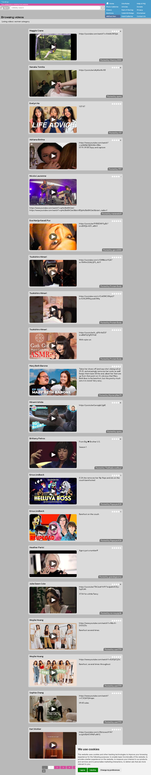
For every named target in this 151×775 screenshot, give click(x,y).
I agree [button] (82, 770)
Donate (140, 6)
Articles (125, 6)
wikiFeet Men (111, 16)
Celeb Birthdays (128, 13)
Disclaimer (141, 13)
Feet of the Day (127, 10)
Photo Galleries (112, 6)
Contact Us (141, 16)
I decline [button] (92, 770)
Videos (109, 10)
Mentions (109, 13)
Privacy (140, 10)
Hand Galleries (127, 16)
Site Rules (125, 3)
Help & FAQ (141, 3)
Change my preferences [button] (110, 770)
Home (111, 3)
